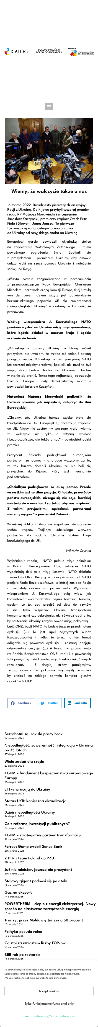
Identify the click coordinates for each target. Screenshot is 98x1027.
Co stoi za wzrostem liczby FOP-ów (35, 943)
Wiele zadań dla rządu (24, 762)
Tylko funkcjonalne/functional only (49, 1003)
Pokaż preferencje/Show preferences (49, 1016)
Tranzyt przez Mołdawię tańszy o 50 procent (44, 920)
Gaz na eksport (18, 893)
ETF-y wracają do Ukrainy (27, 789)
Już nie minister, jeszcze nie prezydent (38, 870)
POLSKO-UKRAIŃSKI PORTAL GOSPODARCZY (49, 51)
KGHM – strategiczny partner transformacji (43, 835)
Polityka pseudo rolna (23, 932)
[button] (49, 106)
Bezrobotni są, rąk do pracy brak (34, 734)
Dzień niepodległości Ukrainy (30, 812)
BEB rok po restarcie (22, 955)
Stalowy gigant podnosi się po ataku (37, 881)
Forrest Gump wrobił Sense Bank (33, 847)
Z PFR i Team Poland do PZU (29, 858)
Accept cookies (49, 991)
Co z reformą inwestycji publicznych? (37, 824)
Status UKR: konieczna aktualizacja (36, 801)
